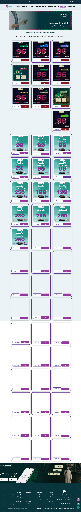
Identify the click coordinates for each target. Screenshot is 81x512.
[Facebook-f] (65, 503)
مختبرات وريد (70, 6)
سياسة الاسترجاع (17, 508)
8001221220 (17, 496)
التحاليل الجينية (50, 6)
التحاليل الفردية (56, 6)
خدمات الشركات (38, 6)
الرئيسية (74, 6)
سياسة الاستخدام (24, 508)
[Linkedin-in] (61, 503)
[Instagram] (69, 503)
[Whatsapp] (67, 503)
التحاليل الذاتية (44, 6)
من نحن (23, 6)
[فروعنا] (20, 497)
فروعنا (27, 6)
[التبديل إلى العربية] (63, 2)
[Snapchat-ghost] (63, 503)
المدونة (18, 6)
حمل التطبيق (18, 501)
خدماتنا (32, 6)
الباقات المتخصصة (63, 6)
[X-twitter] (71, 503)
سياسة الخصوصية (10, 508)
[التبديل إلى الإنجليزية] (65, 2)
